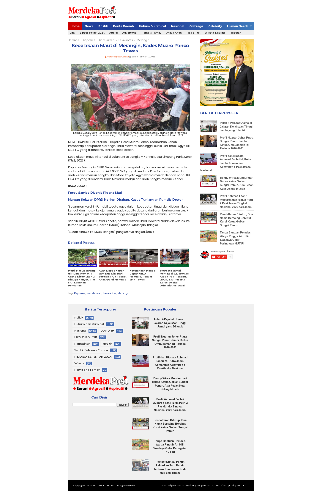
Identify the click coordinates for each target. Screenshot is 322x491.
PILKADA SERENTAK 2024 (93, 356)
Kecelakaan (94, 293)
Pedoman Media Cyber (186, 485)
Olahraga (196, 26)
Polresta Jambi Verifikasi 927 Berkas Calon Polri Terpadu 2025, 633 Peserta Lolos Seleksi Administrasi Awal (174, 278)
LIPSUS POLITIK (85, 337)
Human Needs (237, 26)
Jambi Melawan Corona (91, 350)
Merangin (123, 293)
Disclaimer (221, 485)
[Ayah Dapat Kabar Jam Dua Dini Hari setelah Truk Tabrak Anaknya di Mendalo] (113, 258)
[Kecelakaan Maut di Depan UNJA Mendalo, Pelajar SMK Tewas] (144, 258)
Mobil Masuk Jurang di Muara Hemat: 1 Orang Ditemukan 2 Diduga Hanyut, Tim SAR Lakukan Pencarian (81, 278)
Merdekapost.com (104, 485)
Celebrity (215, 26)
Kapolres (79, 293)
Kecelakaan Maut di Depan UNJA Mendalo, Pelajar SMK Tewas (143, 275)
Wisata (79, 363)
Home (75, 26)
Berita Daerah (123, 26)
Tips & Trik (193, 32)
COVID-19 (107, 330)
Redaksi (166, 485)
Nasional (177, 26)
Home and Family (87, 369)
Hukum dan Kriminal (89, 324)
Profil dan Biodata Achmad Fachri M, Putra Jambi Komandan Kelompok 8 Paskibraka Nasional (225, 163)
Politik (103, 26)
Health (107, 343)
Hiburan (236, 32)
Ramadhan (82, 343)
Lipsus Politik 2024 (92, 32)
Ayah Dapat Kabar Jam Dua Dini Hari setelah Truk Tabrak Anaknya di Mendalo (113, 275)
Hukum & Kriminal (152, 26)
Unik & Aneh (174, 32)
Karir (232, 485)
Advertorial (129, 32)
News (89, 26)
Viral (72, 32)
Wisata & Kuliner (216, 32)
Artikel (113, 32)
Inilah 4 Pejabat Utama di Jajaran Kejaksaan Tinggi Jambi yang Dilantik (236, 126)
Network (207, 485)
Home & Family (151, 32)
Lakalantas (109, 293)
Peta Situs (242, 485)
